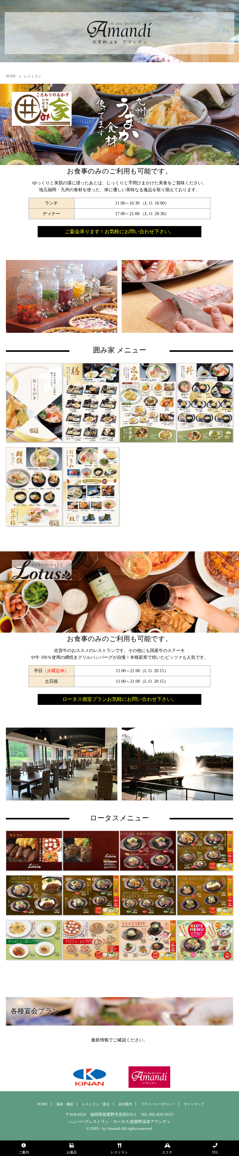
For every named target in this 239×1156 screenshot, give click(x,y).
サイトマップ (194, 1104)
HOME (11, 76)
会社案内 (125, 1104)
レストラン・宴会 (96, 1104)
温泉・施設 (64, 1104)
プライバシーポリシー (158, 1104)
